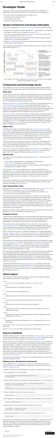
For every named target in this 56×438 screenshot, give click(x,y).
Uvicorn (14, 171)
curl (11, 211)
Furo (18, 436)
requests (12, 205)
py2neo (50, 115)
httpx (18, 205)
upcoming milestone (14, 354)
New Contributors (37, 337)
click (28, 291)
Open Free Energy (25, 190)
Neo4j (32, 30)
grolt (47, 320)
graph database (12, 103)
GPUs (12, 39)
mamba (43, 380)
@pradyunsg (14, 436)
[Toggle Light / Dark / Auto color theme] (53, 1)
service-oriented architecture (27, 27)
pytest (32, 320)
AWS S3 (37, 32)
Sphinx (8, 436)
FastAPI (32, 169)
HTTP (51, 157)
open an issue (41, 341)
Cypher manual (17, 122)
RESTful (34, 34)
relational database (8, 105)
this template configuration (14, 233)
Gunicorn (46, 169)
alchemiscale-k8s (22, 183)
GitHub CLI (43, 413)
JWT (48, 199)
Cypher (28, 119)
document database (21, 105)
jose (21, 316)
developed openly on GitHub (42, 335)
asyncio (44, 202)
